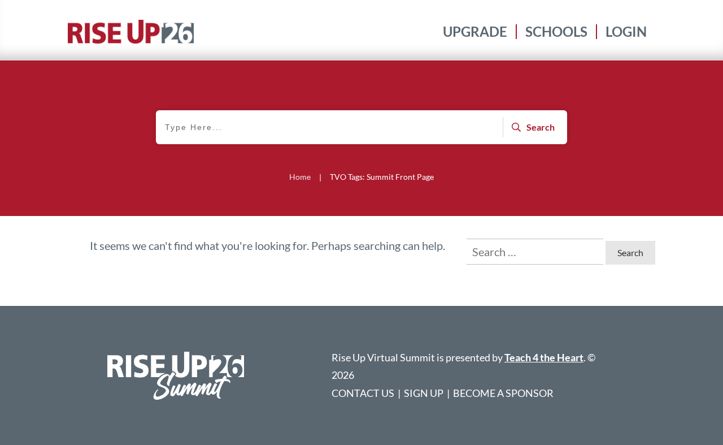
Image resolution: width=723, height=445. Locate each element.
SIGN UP (423, 393)
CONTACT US (363, 393)
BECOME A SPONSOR (503, 393)
